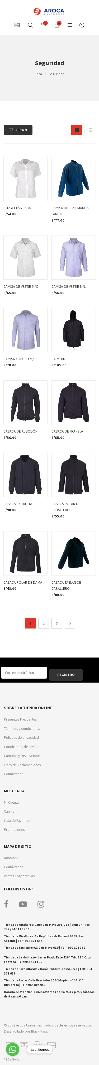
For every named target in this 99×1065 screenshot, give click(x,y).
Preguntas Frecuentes (20, 719)
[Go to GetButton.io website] (12, 1059)
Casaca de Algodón (20, 431)
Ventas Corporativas (19, 876)
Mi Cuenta (11, 802)
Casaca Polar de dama (22, 582)
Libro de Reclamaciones (22, 764)
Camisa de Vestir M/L (68, 286)
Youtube (23, 904)
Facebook (6, 904)
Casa (38, 73)
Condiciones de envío (20, 746)
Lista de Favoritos (17, 820)
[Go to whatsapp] (12, 1049)
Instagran (40, 904)
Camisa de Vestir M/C (20, 286)
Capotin (58, 359)
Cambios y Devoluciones (22, 755)
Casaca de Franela (67, 431)
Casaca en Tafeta (17, 503)
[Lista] (89, 130)
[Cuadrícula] (76, 130)
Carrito (9, 811)
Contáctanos (13, 773)
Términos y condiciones (22, 728)
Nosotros (11, 857)
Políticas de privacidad (21, 737)
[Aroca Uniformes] (49, 11)
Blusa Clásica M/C (18, 207)
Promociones (14, 829)
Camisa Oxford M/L (19, 359)
